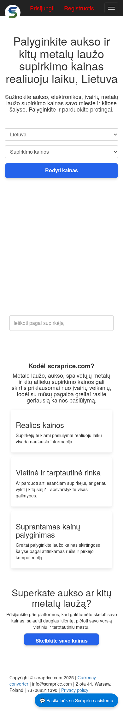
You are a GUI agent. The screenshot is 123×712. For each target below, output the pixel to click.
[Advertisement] (61, 250)
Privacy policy (74, 690)
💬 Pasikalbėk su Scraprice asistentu (76, 700)
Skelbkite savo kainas (62, 640)
